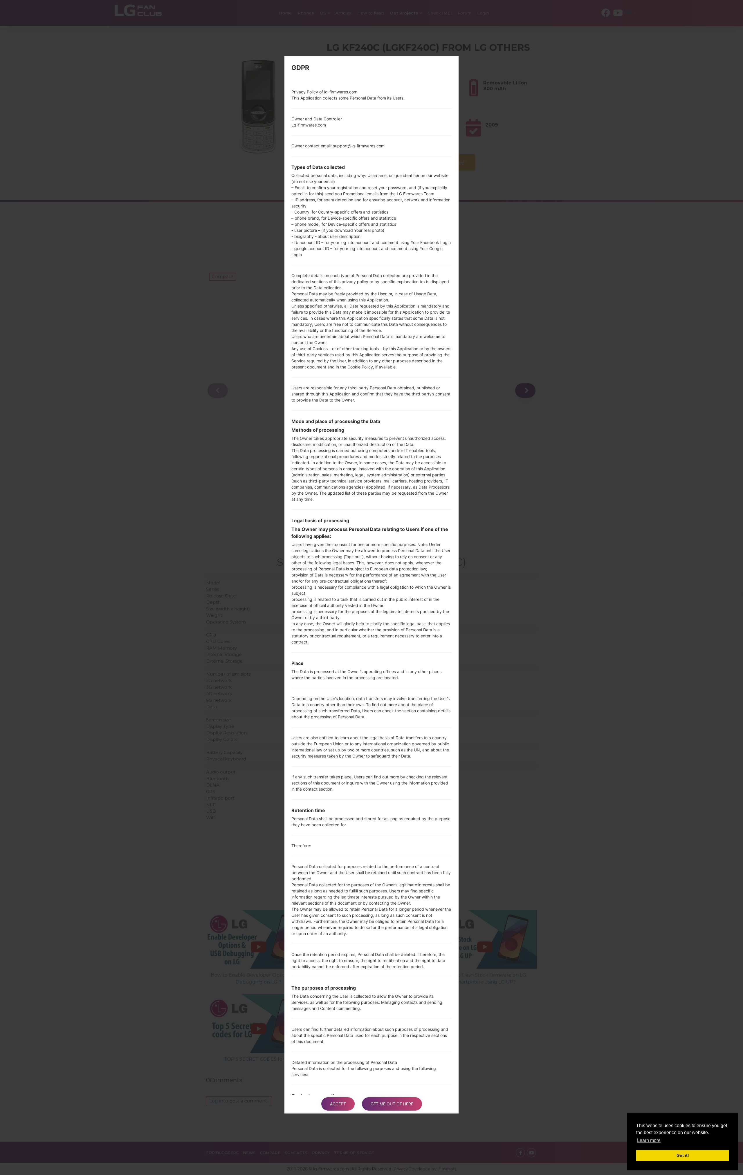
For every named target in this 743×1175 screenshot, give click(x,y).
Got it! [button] (683, 1155)
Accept (338, 1103)
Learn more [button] (649, 1140)
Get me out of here (392, 1103)
